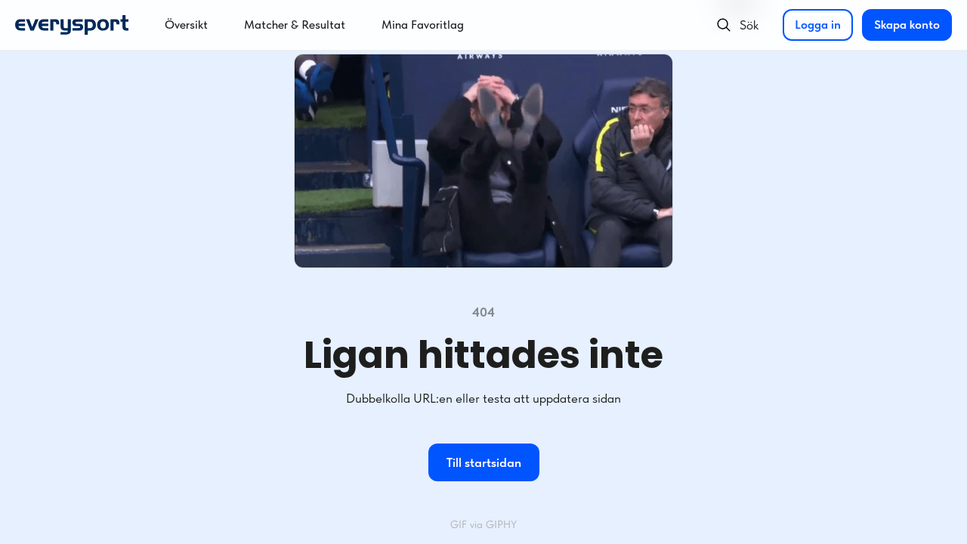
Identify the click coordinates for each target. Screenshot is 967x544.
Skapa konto (907, 24)
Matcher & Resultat (294, 24)
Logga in (818, 24)
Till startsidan (483, 462)
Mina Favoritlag (423, 24)
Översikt (186, 24)
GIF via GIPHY (483, 524)
